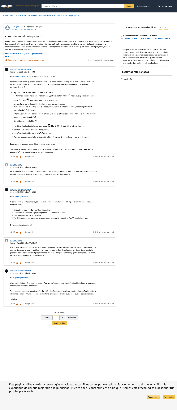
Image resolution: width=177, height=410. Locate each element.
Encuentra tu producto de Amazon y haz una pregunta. (146, 38)
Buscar (129, 6)
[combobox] (87, 6)
